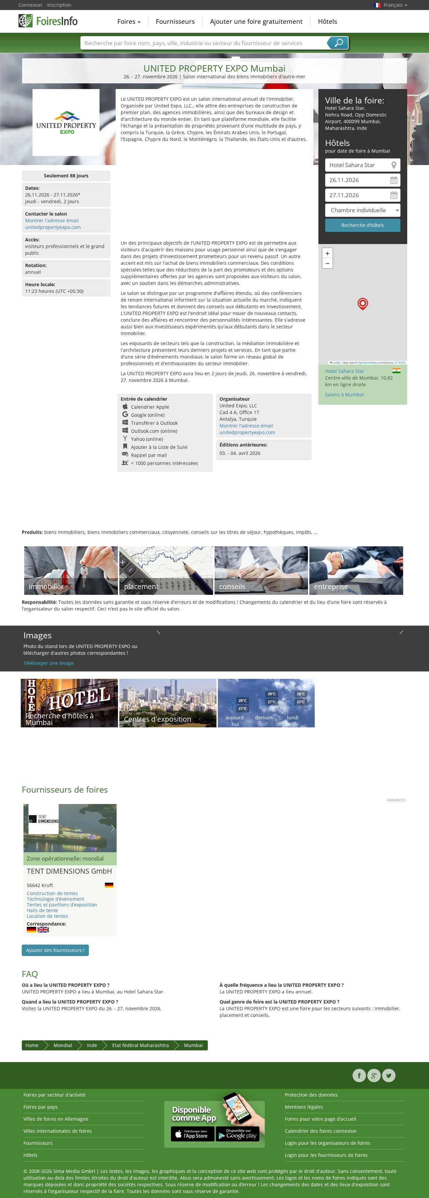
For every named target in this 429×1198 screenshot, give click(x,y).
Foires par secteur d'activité (54, 1095)
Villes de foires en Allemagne (55, 1119)
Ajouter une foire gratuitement (256, 21)
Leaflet (336, 362)
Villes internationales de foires (57, 1131)
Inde (92, 1045)
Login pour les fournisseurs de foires (326, 1155)
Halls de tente (42, 910)
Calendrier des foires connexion (321, 1131)
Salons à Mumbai (344, 394)
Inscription (59, 5)
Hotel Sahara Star (344, 371)
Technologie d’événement (55, 899)
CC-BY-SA (400, 362)
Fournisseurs (175, 21)
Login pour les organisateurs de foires (327, 1143)
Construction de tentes (52, 893)
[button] (363, 304)
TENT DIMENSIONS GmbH (69, 871)
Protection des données (311, 1095)
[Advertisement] (214, 193)
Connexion (30, 5)
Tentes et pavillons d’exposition (62, 904)
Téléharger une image (48, 663)
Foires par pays (40, 1107)
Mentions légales (304, 1107)
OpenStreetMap (367, 362)
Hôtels (327, 21)
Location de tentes (47, 916)
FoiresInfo (51, 20)
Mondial (63, 1045)
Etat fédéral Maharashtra (140, 1045)
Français (394, 5)
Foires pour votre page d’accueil (320, 1119)
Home (32, 1045)
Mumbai (193, 1045)
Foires (127, 21)
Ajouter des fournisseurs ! (55, 950)
